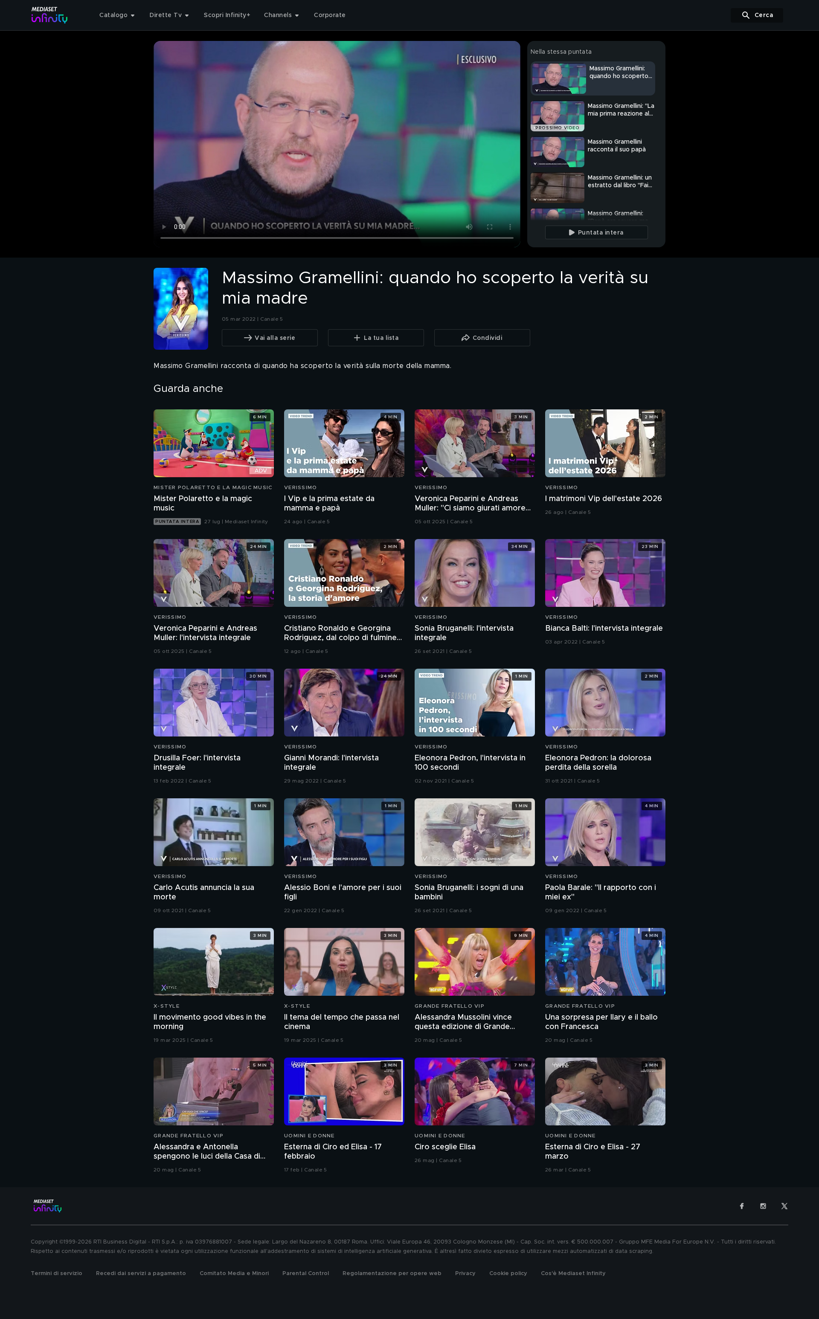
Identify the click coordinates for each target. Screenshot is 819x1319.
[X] (784, 1206)
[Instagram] (763, 1206)
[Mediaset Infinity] (50, 15)
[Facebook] (742, 1206)
